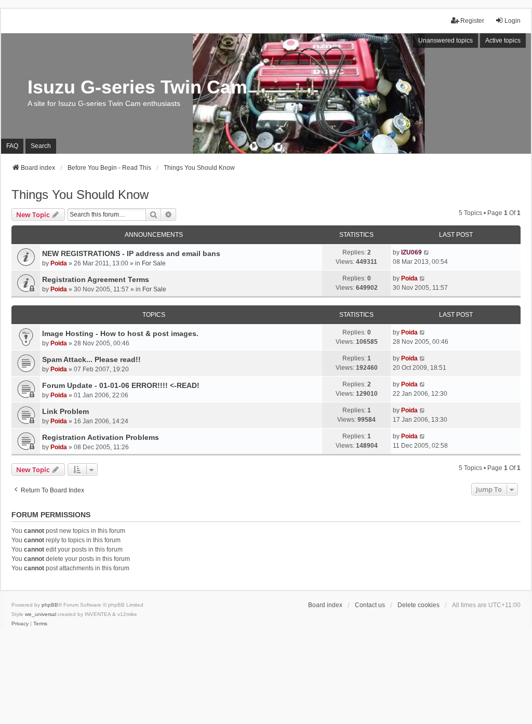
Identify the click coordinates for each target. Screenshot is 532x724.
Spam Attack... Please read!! (91, 359)
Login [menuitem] (512, 20)
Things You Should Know (80, 194)
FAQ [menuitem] (12, 146)
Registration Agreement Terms (95, 279)
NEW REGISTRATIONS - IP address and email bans (131, 253)
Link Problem (65, 411)
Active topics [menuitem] (503, 40)
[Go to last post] (426, 252)
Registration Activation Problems (100, 437)
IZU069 (411, 252)
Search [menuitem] (41, 146)
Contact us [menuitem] (370, 605)
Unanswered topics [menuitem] (445, 40)
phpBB (50, 605)
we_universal (40, 614)
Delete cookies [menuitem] (418, 605)
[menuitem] (20, 623)
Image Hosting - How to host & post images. (120, 333)
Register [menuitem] (472, 20)
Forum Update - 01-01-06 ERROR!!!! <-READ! (121, 385)
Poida (58, 263)
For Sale (154, 263)
